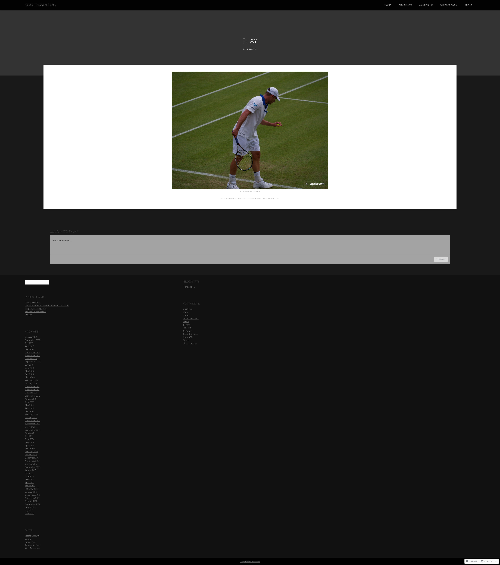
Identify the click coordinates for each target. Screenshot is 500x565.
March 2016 (30, 377)
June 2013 (29, 476)
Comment (441, 259)
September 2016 (32, 362)
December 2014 (32, 420)
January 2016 (31, 383)
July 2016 (29, 365)
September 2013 (32, 467)
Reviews (187, 328)
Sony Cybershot (190, 334)
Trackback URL (271, 198)
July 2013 (29, 473)
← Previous (245, 191)
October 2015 (31, 393)
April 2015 (29, 408)
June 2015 (29, 402)
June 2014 (29, 439)
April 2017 (29, 346)
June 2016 (29, 368)
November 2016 (32, 355)
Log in (28, 539)
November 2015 (32, 389)
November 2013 (32, 461)
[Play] (250, 188)
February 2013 (31, 489)
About (468, 5)
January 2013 (31, 492)
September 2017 (32, 340)
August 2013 (30, 470)
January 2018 (31, 337)
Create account (32, 536)
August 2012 (30, 507)
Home (388, 5)
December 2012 (32, 495)
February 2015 (31, 414)
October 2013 (31, 464)
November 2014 (32, 424)
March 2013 (30, 486)
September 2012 (32, 504)
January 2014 (31, 455)
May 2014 (29, 442)
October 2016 (31, 358)
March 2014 (30, 448)
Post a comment (229, 198)
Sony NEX (187, 337)
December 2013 (32, 458)
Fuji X (185, 312)
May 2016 (29, 371)
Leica (185, 315)
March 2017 (30, 349)
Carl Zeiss (187, 309)
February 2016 (31, 380)
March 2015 (30, 411)
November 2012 (32, 498)
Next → (257, 191)
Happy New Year (32, 302)
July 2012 (29, 510)
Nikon (186, 322)
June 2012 (29, 513)
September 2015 (32, 396)
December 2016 (32, 352)
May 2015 (29, 405)
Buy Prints (405, 5)
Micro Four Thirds (191, 318)
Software (187, 331)
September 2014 (32, 430)
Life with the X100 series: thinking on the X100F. (47, 305)
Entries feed (30, 542)
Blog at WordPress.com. (250, 562)
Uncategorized (190, 343)
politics (186, 325)
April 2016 (29, 374)
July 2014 (29, 436)
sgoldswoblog (40, 5)
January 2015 (31, 417)
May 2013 (29, 479)
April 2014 (29, 445)
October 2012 (31, 501)
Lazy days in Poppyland (35, 308)
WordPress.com (32, 548)
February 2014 (31, 451)
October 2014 (31, 427)
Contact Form (448, 5)
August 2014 (30, 433)
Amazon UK (426, 5)
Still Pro (28, 315)
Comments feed (32, 545)
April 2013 (29, 482)
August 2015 (30, 399)
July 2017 (29, 343)
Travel (186, 340)
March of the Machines (35, 311)
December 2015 (32, 386)
